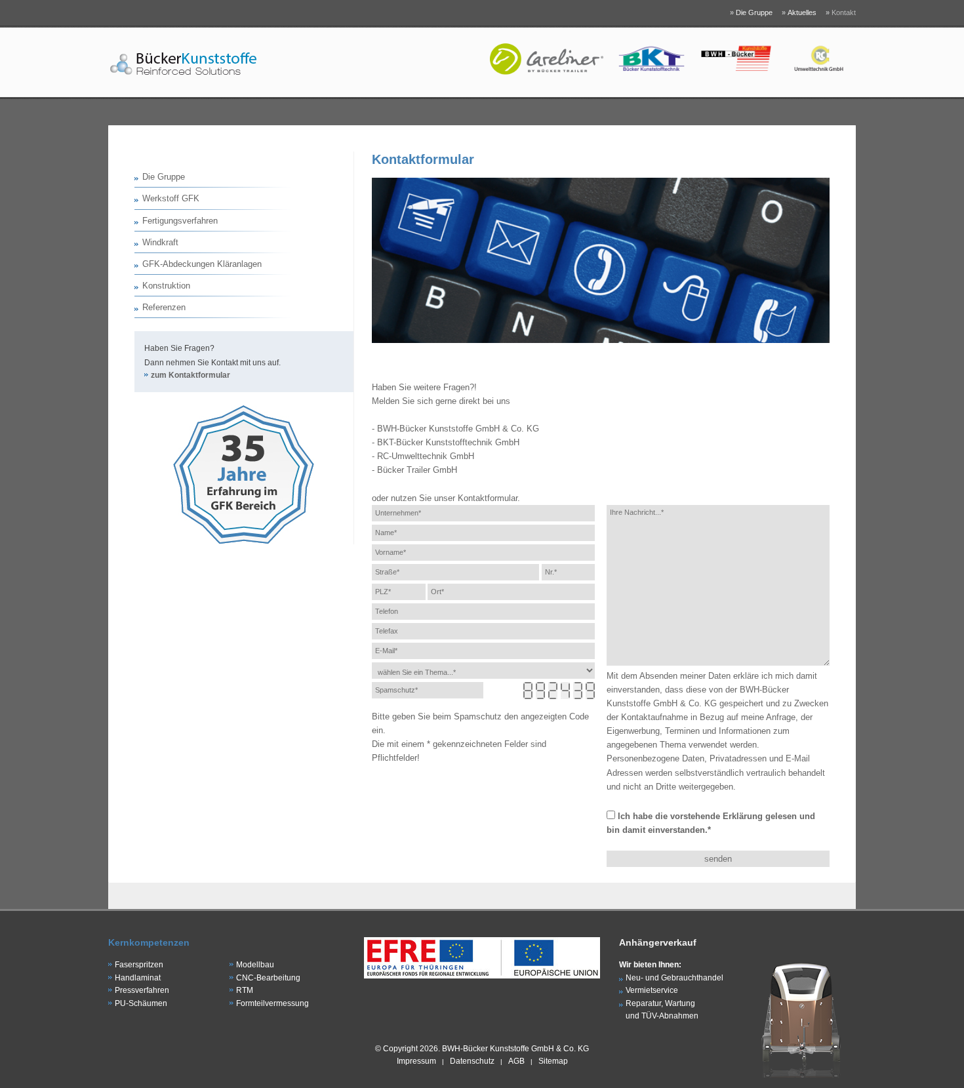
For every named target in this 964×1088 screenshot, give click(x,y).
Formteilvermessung (272, 1003)
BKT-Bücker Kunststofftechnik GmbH (448, 442)
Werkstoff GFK (170, 198)
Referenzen (164, 307)
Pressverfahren (142, 990)
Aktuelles (799, 12)
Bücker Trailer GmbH (417, 470)
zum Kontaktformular (190, 375)
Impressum (416, 1061)
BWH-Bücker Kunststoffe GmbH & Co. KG (458, 428)
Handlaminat (138, 977)
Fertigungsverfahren (180, 221)
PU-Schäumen (141, 1003)
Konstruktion (166, 286)
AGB (516, 1061)
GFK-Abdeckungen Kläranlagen (202, 264)
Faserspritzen (139, 964)
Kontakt (841, 12)
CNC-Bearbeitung (268, 977)
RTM (244, 990)
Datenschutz (472, 1061)
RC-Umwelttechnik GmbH (425, 456)
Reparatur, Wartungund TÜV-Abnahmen (662, 1010)
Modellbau (255, 964)
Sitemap (553, 1061)
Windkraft (160, 242)
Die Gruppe (751, 12)
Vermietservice (652, 990)
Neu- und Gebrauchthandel (674, 977)
